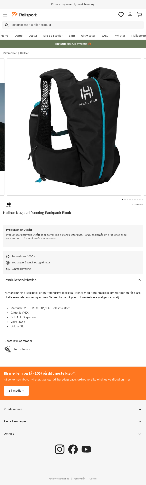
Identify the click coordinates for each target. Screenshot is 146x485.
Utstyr (33, 36)
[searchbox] (77, 25)
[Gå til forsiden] (23, 15)
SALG (105, 36)
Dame (19, 36)
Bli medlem (16, 391)
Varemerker (10, 53)
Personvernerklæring (58, 478)
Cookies (94, 478)
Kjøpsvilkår (79, 478)
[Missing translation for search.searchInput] (6, 25)
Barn (72, 36)
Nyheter (119, 36)
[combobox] (73, 25)
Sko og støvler (53, 36)
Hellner (24, 53)
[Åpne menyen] (5, 15)
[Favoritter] (121, 15)
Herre (5, 36)
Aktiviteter (88, 36)
